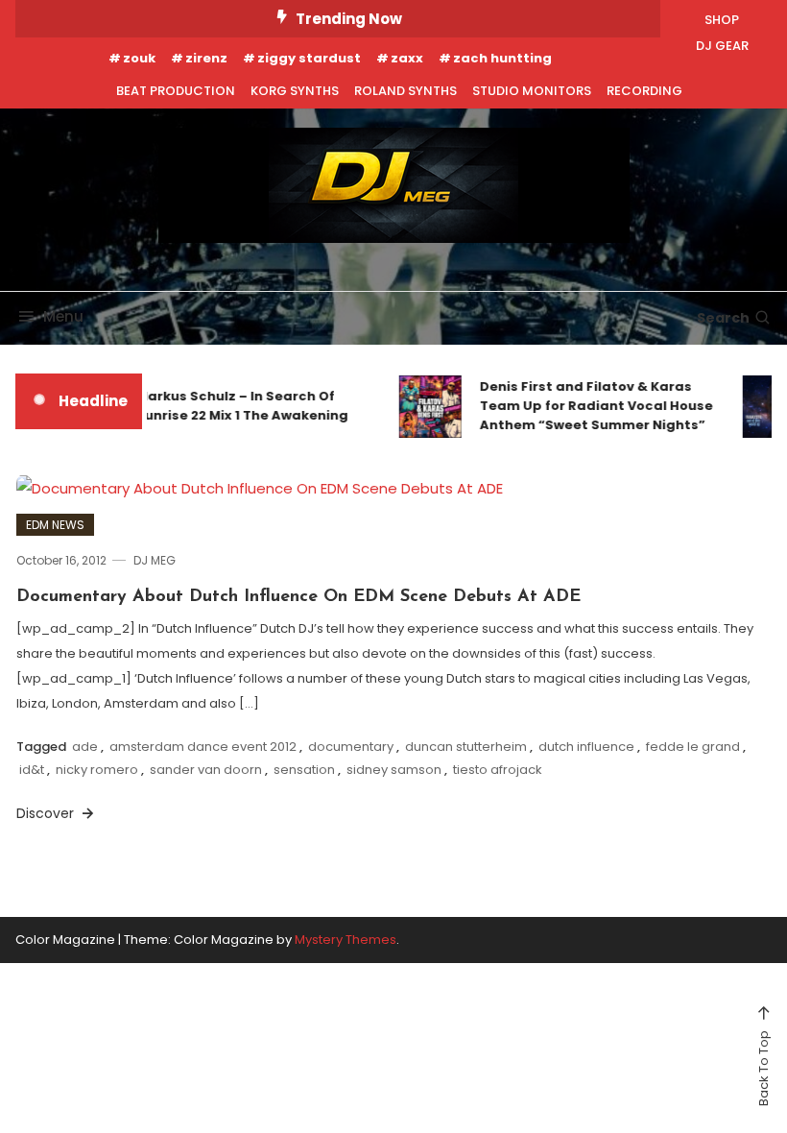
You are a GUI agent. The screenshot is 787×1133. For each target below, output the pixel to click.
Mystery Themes (345, 939)
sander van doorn (206, 769)
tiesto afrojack (497, 769)
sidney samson (393, 769)
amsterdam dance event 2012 (203, 746)
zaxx (407, 58)
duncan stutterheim (466, 746)
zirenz (206, 58)
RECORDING (644, 91)
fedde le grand (693, 746)
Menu (63, 316)
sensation (304, 769)
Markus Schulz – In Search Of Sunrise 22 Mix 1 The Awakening (237, 405)
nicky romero (97, 769)
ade (85, 746)
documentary (351, 746)
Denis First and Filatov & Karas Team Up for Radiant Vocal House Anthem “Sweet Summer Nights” (590, 405)
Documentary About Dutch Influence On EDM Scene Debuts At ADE (298, 597)
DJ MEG (154, 560)
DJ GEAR (722, 45)
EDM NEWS (55, 525)
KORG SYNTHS (294, 91)
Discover (47, 813)
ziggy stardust (309, 58)
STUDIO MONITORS (531, 91)
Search (723, 317)
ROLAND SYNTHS (405, 91)
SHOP (721, 20)
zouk (139, 58)
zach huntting (502, 58)
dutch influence (586, 746)
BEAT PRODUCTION (175, 91)
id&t (31, 769)
